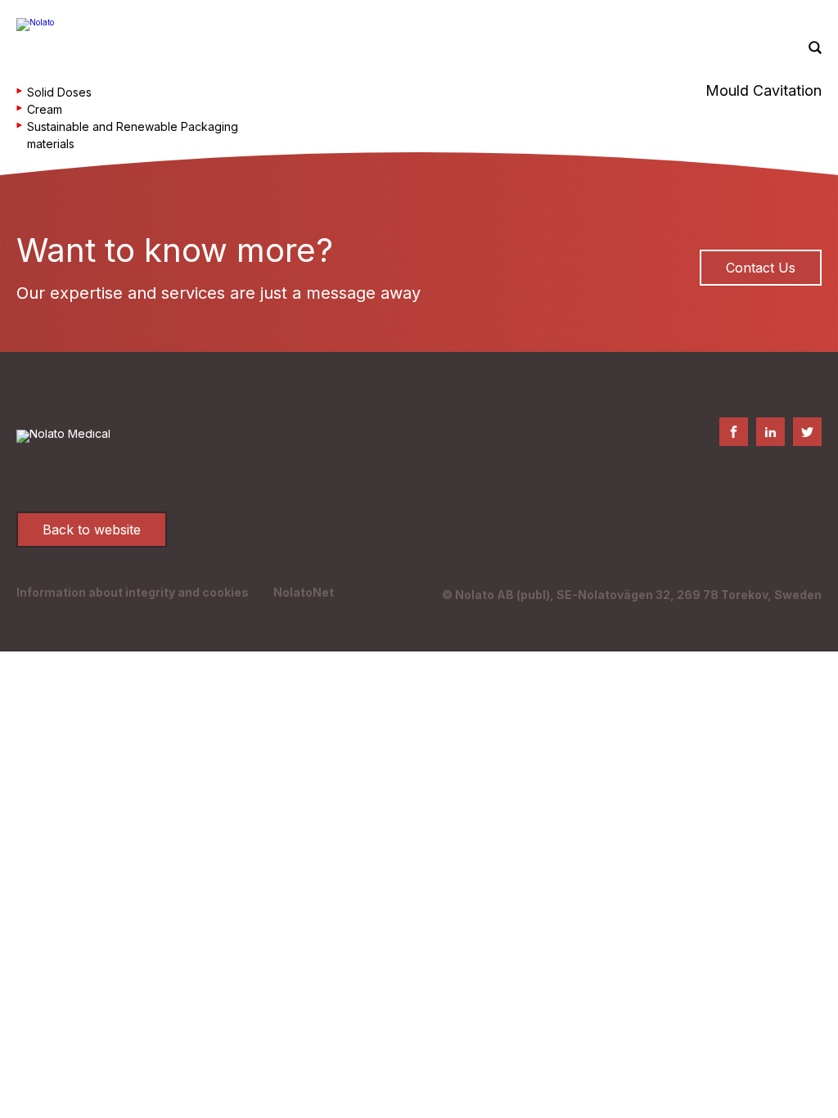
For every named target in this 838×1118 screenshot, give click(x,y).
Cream (44, 109)
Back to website (92, 529)
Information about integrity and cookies (132, 592)
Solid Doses (59, 92)
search (815, 48)
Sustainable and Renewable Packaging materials (132, 135)
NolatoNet (303, 592)
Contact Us (760, 267)
